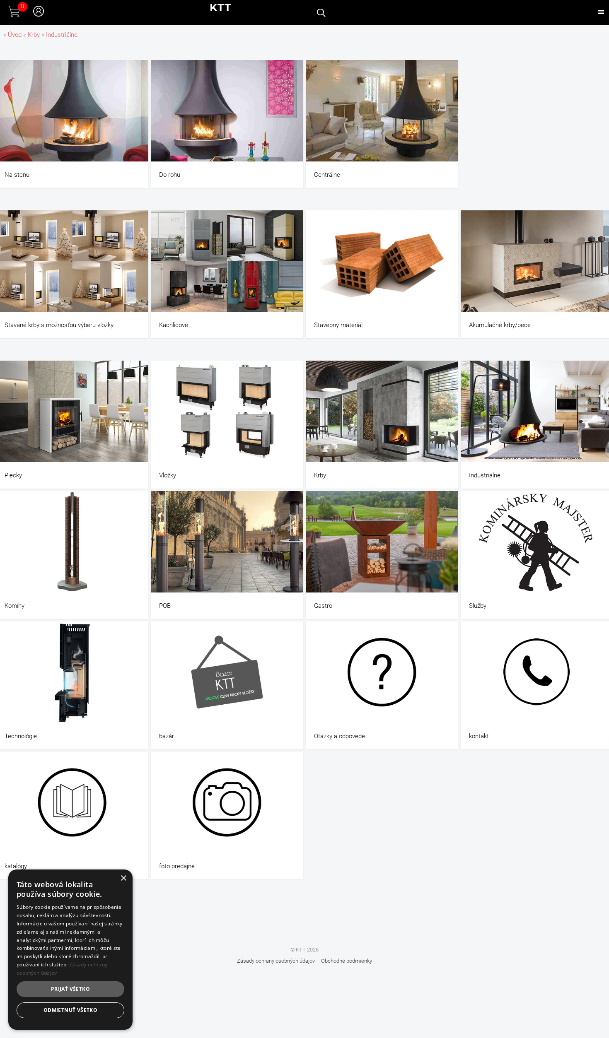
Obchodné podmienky (346, 961)
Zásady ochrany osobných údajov (276, 961)
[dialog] (70, 949)
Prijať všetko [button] (70, 988)
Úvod (15, 35)
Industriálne (61, 35)
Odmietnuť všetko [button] (70, 1010)
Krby (34, 35)
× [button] (123, 878)
